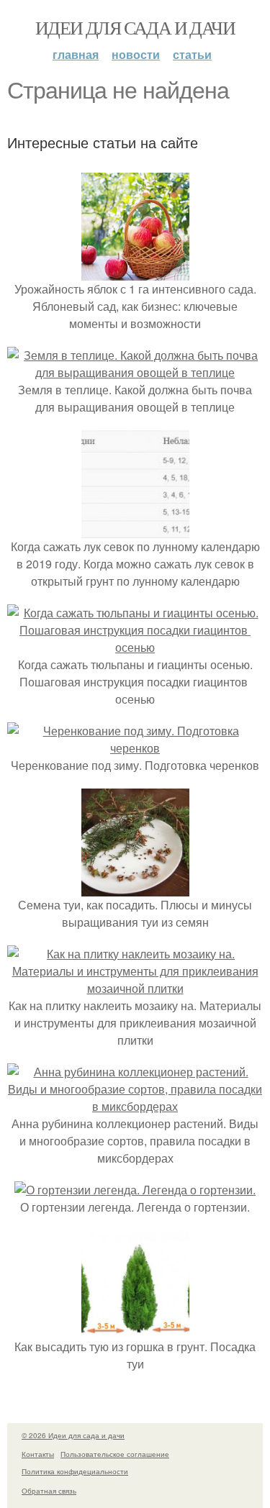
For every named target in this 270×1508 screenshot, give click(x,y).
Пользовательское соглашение (114, 1454)
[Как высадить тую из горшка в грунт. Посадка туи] (135, 1329)
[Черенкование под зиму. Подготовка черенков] (135, 748)
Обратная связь (49, 1491)
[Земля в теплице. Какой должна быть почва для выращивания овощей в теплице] (135, 372)
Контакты (38, 1454)
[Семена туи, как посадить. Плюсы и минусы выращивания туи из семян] (135, 887)
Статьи (192, 54)
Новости (136, 54)
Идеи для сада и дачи (135, 27)
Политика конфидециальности (75, 1471)
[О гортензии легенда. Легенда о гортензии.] (135, 1189)
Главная (76, 54)
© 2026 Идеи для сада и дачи (73, 1435)
